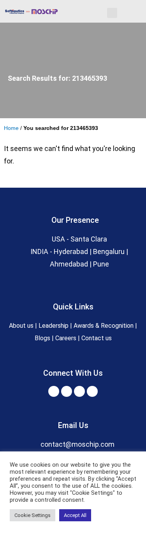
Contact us (96, 338)
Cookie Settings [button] (32, 515)
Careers (65, 338)
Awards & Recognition (104, 325)
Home (11, 128)
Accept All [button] (75, 515)
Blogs (42, 338)
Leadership (54, 325)
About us (21, 325)
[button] (112, 13)
